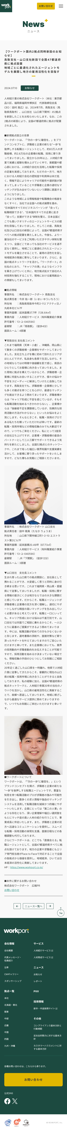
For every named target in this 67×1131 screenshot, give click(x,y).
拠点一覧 (9, 991)
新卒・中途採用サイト (44, 1008)
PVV (36, 991)
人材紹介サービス (42, 950)
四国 (6, 1039)
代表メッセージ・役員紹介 (12, 959)
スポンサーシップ (12, 981)
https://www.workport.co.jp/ (26, 867)
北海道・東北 (10, 1005)
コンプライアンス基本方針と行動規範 (47, 1027)
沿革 (6, 967)
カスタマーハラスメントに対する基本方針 (47, 1047)
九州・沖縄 (9, 1045)
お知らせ (38, 974)
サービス (39, 943)
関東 (6, 1011)
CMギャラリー (11, 974)
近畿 (6, 1025)
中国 (6, 1032)
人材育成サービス (42, 957)
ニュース (39, 967)
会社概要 (8, 950)
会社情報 (9, 943)
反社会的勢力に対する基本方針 (47, 1037)
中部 (6, 1018)
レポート (38, 981)
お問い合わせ (46, 6)
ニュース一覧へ (33, 906)
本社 (6, 998)
